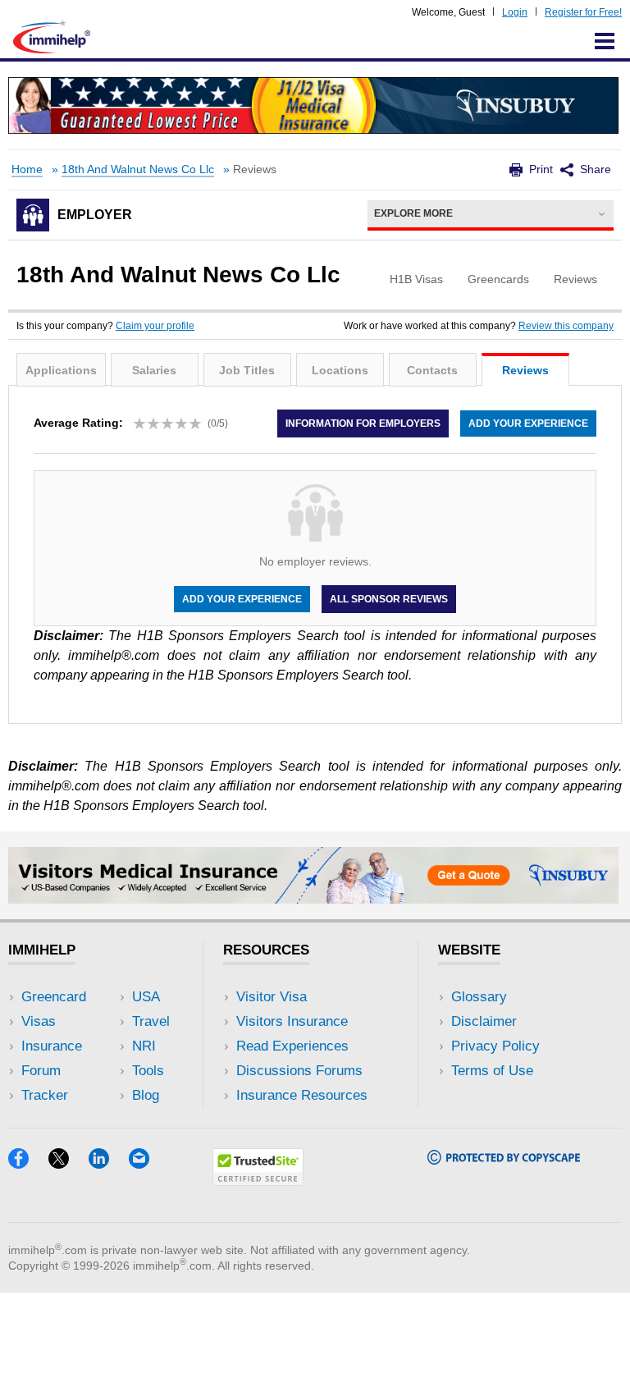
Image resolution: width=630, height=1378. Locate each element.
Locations (340, 370)
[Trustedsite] (258, 1180)
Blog (145, 1095)
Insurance (51, 1046)
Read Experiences (292, 1046)
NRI (144, 1046)
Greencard (53, 997)
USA (146, 997)
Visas (38, 1021)
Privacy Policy (495, 1046)
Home (27, 169)
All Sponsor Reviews (389, 599)
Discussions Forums (299, 1070)
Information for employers (363, 423)
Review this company (566, 326)
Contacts (432, 370)
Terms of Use (492, 1070)
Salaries (154, 370)
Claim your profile (155, 326)
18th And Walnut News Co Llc (138, 169)
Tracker (44, 1095)
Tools (148, 1070)
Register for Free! (583, 12)
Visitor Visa (271, 997)
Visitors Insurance (292, 1021)
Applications (61, 370)
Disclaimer (484, 1021)
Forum (41, 1070)
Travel (151, 1021)
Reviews (525, 370)
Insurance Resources (302, 1095)
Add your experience (528, 423)
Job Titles (247, 370)
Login (514, 12)
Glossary (479, 997)
